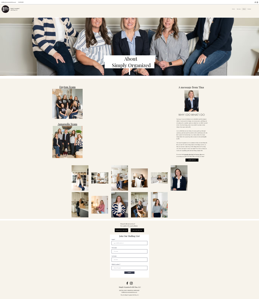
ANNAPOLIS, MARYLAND (133, 290)
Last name (114, 256)
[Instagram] (257, 2)
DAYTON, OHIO (123, 290)
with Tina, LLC (136, 287)
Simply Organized (125, 287)
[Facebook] (255, 2)
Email (113, 239)
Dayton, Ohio (199, 154)
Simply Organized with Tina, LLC (14, 9)
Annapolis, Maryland (188, 154)
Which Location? (116, 264)
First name (114, 247)
